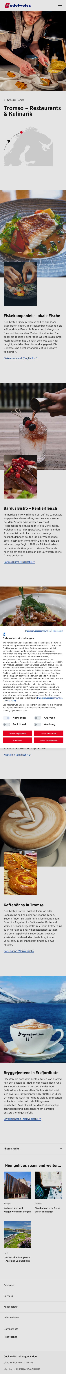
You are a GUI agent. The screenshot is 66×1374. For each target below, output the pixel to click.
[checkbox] (37, 718)
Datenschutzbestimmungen (38, 631)
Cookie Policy (10, 701)
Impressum (58, 631)
